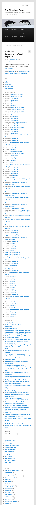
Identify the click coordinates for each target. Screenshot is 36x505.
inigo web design (9, 451)
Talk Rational (8, 456)
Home (6, 29)
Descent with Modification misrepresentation (17, 407)
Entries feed (8, 84)
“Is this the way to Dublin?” (18, 208)
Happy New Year (9, 363)
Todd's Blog (8, 462)
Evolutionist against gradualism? (14, 398)
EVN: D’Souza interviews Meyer (13, 411)
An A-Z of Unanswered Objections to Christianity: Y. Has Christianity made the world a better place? (18, 368)
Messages (14, 36)
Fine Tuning (8, 481)
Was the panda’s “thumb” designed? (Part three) (18, 332)
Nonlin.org (7, 61)
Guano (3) (22, 36)
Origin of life (8, 496)
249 (29, 52)
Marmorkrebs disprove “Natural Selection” (16, 400)
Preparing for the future (17, 102)
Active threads (8, 472)
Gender (7, 483)
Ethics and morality (10, 478)
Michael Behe (17, 73)
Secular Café (8, 455)
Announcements (9, 474)
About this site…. (14, 29)
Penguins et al (8, 498)
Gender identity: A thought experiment (15, 354)
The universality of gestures (12, 391)
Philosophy (8, 499)
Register (7, 81)
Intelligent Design (9, 487)
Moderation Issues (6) (18, 33)
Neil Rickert (8, 236)
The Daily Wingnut (10, 458)
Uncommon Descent (10, 464)
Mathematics (8, 490)
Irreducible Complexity (24, 71)
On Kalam (7, 453)
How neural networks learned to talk (14, 365)
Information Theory (10, 485)
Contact (7, 40)
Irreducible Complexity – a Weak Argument (14, 54)
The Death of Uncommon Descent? (14, 424)
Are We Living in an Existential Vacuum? (16, 405)
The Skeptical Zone (14, 10)
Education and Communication (13, 476)
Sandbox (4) (8, 33)
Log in (6, 82)
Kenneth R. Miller (9, 73)
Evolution (11, 71)
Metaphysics (8, 492)
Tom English (8, 252)
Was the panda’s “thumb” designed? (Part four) (17, 330)
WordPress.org (9, 88)
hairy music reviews (10, 449)
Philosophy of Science (11, 501)
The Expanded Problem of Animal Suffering (16, 380)
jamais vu (7, 389)
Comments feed (9, 86)
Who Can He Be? (9, 422)
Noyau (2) (7, 36)
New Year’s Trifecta (10, 359)
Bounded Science (9, 444)
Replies (24, 73)
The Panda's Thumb (10, 460)
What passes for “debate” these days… (15, 409)
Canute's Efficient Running (12, 445)
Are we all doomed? (10, 343)
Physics (7, 503)
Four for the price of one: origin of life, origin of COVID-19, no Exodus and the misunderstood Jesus (17, 346)
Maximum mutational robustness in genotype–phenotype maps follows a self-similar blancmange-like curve (17, 394)
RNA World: (8, 413)
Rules (22, 29)
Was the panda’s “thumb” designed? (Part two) (17, 334)
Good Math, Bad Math (10, 447)
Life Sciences (8, 488)
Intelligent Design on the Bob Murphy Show (16, 361)
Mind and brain (9, 494)
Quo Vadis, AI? (9, 323)
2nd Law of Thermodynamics (12, 470)
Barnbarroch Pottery (10, 440)
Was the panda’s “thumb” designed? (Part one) (17, 336)
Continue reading (10, 68)
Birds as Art (8, 442)
